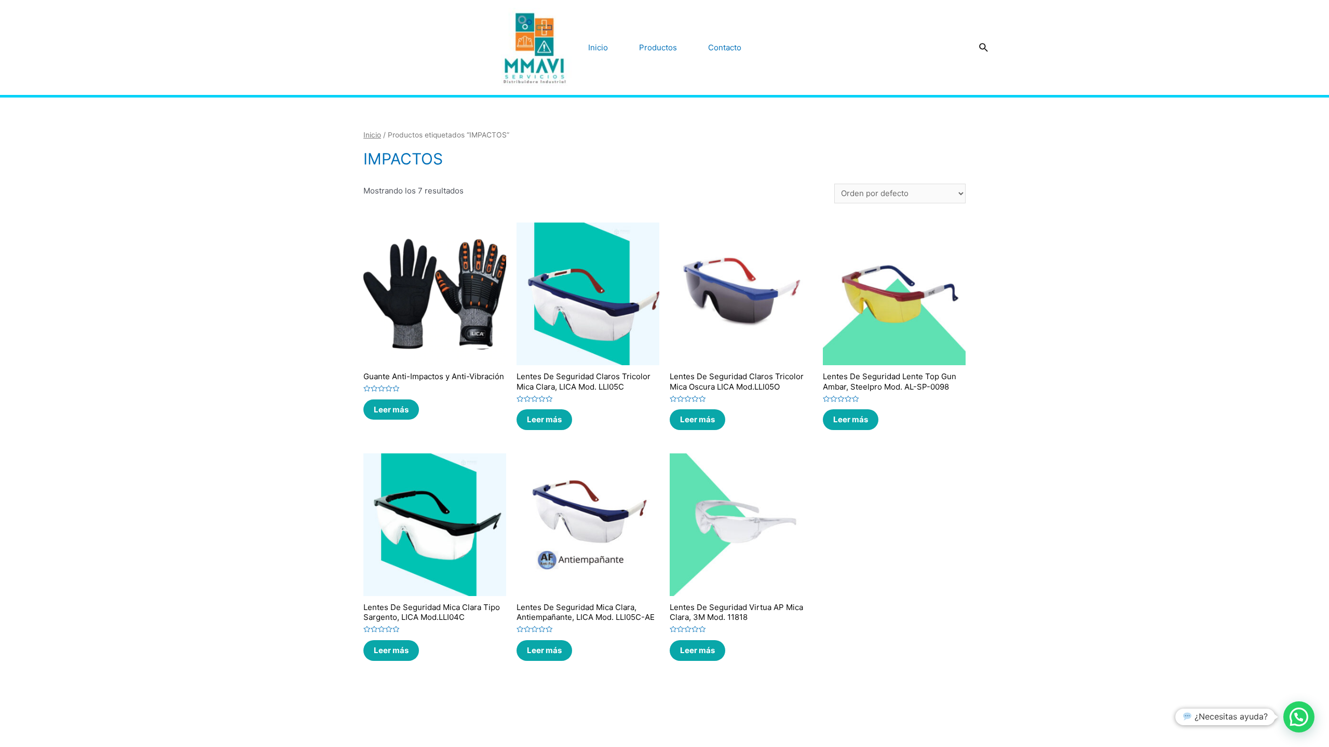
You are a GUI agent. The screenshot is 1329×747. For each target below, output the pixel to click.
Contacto (724, 47)
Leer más (391, 409)
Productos (658, 47)
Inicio (598, 47)
